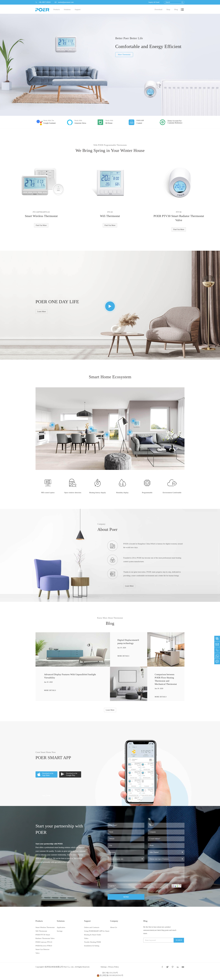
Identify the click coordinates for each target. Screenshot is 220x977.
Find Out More (41, 225)
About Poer (107, 529)
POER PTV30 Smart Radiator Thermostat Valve (179, 218)
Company (101, 524)
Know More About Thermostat (110, 618)
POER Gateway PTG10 (44, 942)
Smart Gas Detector (42, 949)
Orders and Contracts (91, 927)
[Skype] (217, 656)
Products (39, 921)
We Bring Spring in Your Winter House (110, 150)
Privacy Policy (113, 967)
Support (87, 921)
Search (179, 940)
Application (61, 927)
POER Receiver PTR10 (44, 946)
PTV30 (178, 212)
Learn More (41, 311)
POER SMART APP (53, 757)
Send (126, 897)
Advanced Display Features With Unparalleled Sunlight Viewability (70, 676)
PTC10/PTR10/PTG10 (41, 212)
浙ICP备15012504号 (110, 973)
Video (86, 938)
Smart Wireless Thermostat (41, 216)
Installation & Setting (91, 946)
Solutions (61, 921)
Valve (38, 953)
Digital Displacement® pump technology (128, 641)
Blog (110, 623)
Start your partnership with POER (59, 829)
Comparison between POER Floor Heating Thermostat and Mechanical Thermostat (166, 679)
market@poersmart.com (64, 2)
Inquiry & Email (153, 2)
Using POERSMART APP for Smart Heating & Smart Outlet (96, 933)
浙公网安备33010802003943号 (111, 975)
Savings (59, 931)
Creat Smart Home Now (46, 752)
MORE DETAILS (50, 690)
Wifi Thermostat (110, 216)
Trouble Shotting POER (92, 942)
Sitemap (103, 967)
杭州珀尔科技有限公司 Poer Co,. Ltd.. (59, 967)
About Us (113, 927)
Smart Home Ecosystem (110, 376)
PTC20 (110, 212)
